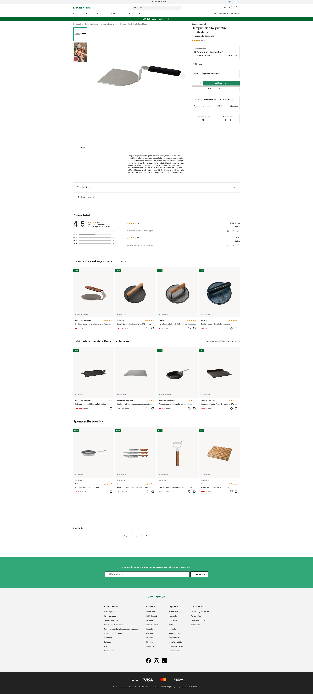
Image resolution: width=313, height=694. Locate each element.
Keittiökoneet (92, 14)
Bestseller (172, 629)
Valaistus (149, 638)
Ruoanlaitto (78, 14)
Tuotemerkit (223, 14)
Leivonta (104, 14)
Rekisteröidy (233, 55)
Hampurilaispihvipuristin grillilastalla (134, 24)
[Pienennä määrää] (193, 83)
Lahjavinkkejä (173, 638)
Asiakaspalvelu (110, 612)
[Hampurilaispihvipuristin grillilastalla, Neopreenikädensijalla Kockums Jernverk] (139, 76)
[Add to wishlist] (106, 328)
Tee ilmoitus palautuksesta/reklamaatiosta (121, 629)
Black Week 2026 (175, 642)
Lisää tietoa (233, 106)
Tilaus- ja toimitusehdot (113, 633)
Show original (148, 231)
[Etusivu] (81, 8)
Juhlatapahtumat (175, 633)
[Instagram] (156, 661)
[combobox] (234, 2)
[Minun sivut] (225, 8)
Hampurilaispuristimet (109, 24)
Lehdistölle (195, 625)
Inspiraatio (235, 14)
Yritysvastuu (196, 616)
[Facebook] (148, 661)
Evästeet (107, 642)
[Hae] (135, 8)
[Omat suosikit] (231, 8)
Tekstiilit (149, 633)
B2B (105, 646)
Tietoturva (108, 638)
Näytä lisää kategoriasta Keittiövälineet (139, 536)
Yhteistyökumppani (199, 620)
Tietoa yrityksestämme (200, 612)
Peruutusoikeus (110, 651)
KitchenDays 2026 (175, 646)
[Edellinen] (95, 76)
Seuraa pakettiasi (111, 620)
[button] (198, 41)
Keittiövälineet (91, 24)
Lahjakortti (150, 646)
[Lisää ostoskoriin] (110, 327)
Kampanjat (143, 14)
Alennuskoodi (173, 651)
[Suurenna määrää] (200, 83)
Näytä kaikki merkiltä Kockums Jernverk (220, 341)
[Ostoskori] (237, 8)
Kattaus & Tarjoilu (118, 14)
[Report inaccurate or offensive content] (238, 231)
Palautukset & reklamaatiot (114, 625)
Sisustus (132, 14)
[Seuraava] (182, 76)
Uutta (214, 14)
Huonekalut (150, 629)
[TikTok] (165, 661)
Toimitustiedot (110, 616)
